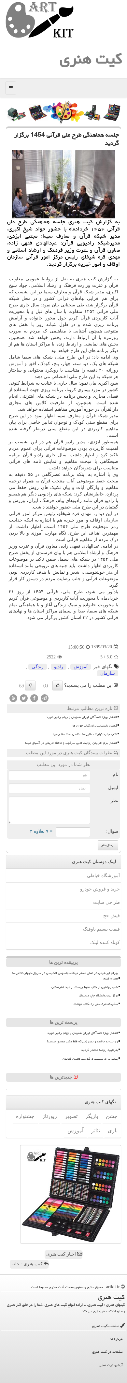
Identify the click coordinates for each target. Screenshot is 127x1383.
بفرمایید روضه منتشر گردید (99, 1050)
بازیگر (91, 1116)
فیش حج (111, 915)
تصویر (71, 1116)
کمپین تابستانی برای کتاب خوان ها (95, 725)
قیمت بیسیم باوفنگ (101, 929)
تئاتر (95, 1130)
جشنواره (25, 1116)
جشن (112, 1116)
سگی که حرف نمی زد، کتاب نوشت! (95, 1004)
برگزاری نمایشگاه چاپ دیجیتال (98, 995)
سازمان (111, 520)
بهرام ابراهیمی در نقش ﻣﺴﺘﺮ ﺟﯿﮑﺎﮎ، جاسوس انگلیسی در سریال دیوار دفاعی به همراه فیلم (65, 976)
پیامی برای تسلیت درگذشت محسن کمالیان (90, 1058)
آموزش (16, 363)
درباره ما (116, 1338)
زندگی (38, 666)
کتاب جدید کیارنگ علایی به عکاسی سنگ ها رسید (84, 734)
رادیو (58, 666)
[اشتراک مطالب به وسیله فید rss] (13, 697)
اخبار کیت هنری (61, 1254)
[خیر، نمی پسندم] (30, 685)
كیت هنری (91, 59)
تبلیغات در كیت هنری (107, 1351)
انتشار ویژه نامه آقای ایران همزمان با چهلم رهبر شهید (81, 717)
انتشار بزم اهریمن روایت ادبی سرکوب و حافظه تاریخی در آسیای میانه (71, 743)
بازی (113, 1130)
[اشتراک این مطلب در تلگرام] (44, 697)
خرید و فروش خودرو (100, 889)
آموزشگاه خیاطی (103, 875)
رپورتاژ (49, 1116)
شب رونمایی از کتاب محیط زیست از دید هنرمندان (84, 987)
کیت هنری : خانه (27, 1263)
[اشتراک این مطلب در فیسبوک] (34, 697)
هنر (109, 572)
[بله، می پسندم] (57, 685)
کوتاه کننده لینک (105, 942)
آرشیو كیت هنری (111, 1364)
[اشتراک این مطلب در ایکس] (23, 697)
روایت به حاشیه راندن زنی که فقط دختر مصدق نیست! (82, 1041)
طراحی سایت (106, 902)
